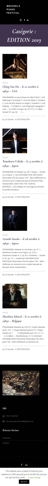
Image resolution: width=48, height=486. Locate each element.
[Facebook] (24, 20)
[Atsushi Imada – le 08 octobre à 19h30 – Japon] (14, 218)
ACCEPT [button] (24, 481)
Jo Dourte (9, 119)
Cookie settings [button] (34, 477)
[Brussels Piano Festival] (24, 9)
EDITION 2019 (23, 119)
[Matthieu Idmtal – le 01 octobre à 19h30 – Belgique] (14, 296)
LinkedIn (5, 443)
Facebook (6, 438)
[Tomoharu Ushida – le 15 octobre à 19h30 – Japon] (14, 141)
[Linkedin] (27, 20)
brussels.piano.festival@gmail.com (19, 421)
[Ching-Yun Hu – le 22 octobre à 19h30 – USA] (14, 66)
